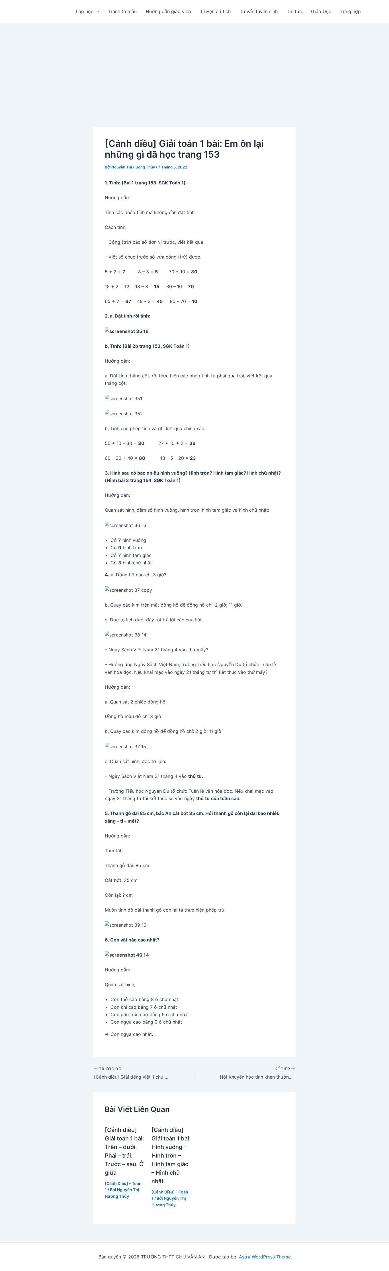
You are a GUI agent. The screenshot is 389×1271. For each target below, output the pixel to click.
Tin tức (294, 11)
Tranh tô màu (122, 11)
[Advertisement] (194, 66)
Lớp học (84, 11)
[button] (96, 11)
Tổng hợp (350, 11)
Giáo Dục (321, 11)
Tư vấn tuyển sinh (259, 11)
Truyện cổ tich (215, 11)
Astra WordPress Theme (265, 1257)
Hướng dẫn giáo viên (168, 11)
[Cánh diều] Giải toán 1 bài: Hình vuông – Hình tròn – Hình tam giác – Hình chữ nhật (171, 1155)
